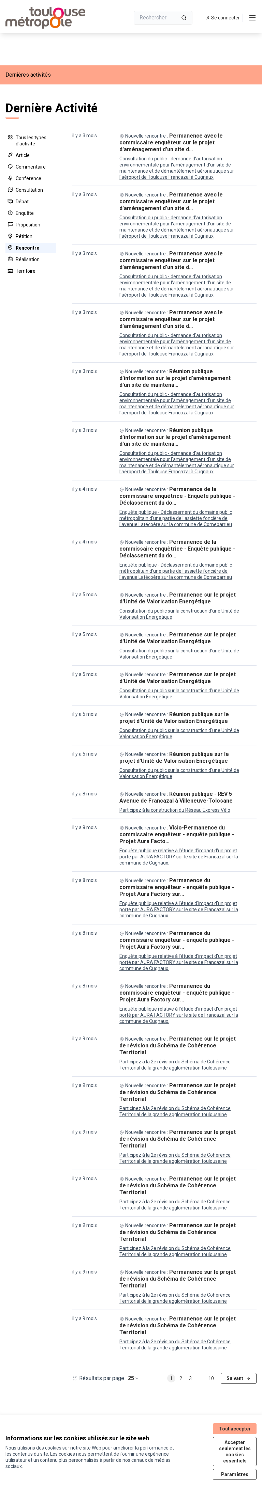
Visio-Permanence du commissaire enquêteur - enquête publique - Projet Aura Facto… (176, 834)
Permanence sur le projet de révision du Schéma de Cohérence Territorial (177, 1045)
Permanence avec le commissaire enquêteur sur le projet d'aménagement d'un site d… (171, 142)
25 (131, 1378)
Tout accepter (235, 1428)
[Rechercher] (183, 17)
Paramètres (234, 1474)
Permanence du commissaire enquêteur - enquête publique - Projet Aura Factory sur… (176, 887)
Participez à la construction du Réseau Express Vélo (174, 810)
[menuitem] (30, 140)
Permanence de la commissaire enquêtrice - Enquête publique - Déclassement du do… (177, 496)
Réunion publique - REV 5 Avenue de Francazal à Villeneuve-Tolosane (176, 797)
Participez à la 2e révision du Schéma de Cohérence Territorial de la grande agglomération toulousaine (175, 1065)
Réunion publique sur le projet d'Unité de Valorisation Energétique (174, 717)
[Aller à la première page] (50, 18)
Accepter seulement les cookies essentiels (235, 1451)
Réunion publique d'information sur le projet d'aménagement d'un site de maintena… (175, 378)
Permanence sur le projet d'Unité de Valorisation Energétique (177, 598)
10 (211, 1378)
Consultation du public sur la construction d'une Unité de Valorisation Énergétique (179, 614)
